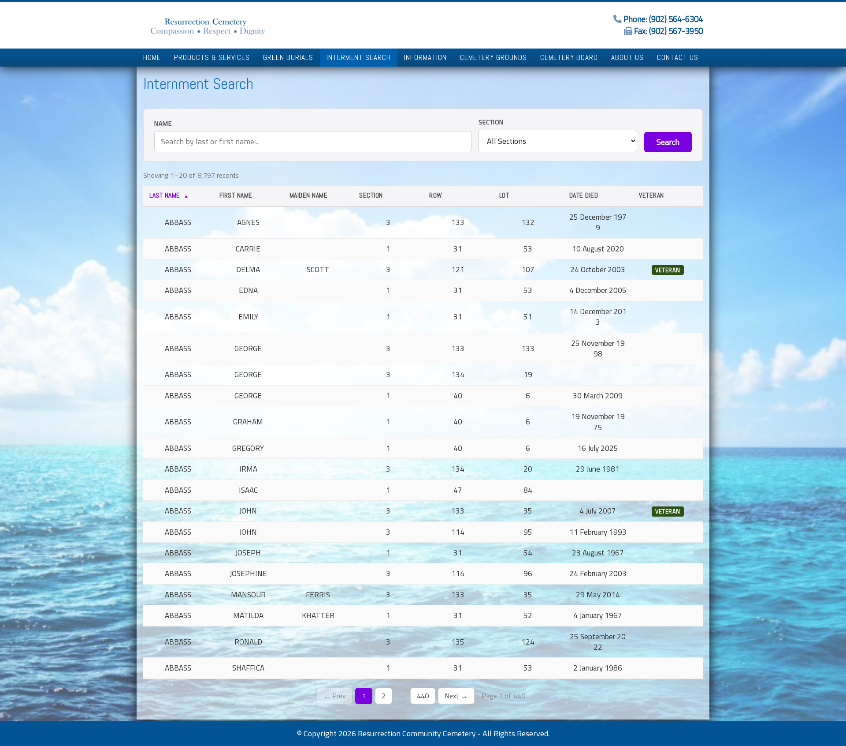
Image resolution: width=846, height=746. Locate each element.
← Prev (334, 695)
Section (491, 122)
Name (163, 123)
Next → (456, 695)
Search (668, 142)
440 (423, 695)
